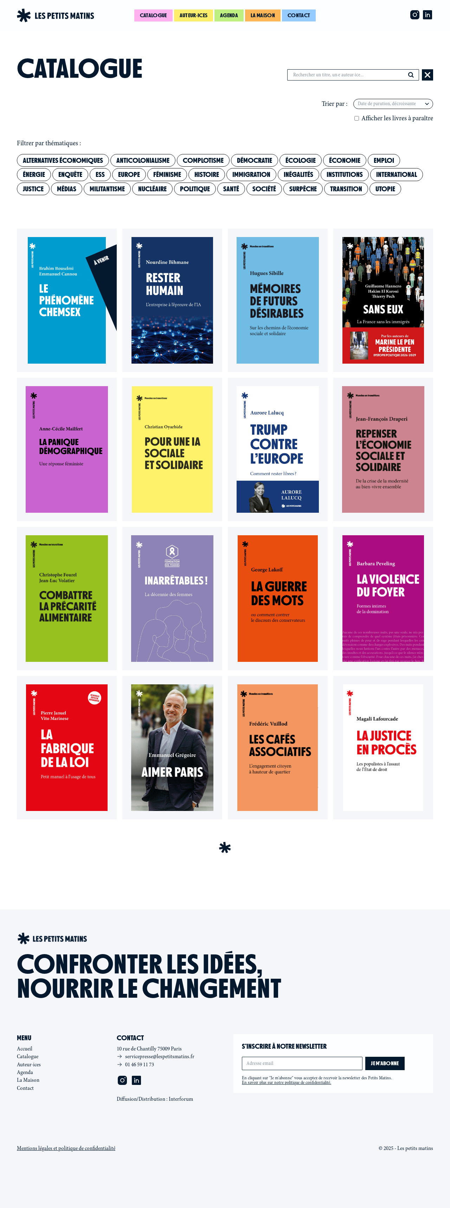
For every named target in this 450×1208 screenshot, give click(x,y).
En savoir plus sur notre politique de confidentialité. (286, 1082)
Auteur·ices (194, 15)
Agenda (229, 15)
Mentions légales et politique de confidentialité (66, 1148)
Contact (299, 15)
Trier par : (335, 104)
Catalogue (153, 15)
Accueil (24, 1049)
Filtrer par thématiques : (49, 143)
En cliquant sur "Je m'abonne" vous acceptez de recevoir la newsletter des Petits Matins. (317, 1080)
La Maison (28, 1080)
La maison (263, 15)
